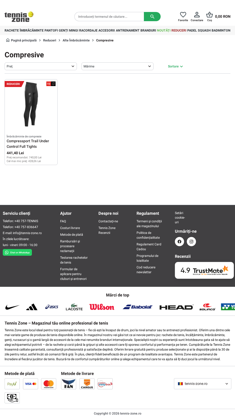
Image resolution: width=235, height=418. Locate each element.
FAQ (63, 221)
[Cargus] (87, 383)
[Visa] (30, 383)
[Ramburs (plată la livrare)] (12, 397)
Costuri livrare (70, 228)
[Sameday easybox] (105, 383)
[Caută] (152, 16)
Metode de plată (71, 234)
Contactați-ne (108, 221)
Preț (10, 66)
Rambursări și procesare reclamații (70, 246)
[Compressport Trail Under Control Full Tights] (31, 104)
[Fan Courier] (68, 383)
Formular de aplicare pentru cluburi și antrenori (73, 274)
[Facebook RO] (179, 241)
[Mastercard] (48, 383)
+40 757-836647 (26, 227)
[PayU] (12, 383)
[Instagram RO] (191, 241)
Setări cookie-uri (179, 217)
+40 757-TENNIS (26, 221)
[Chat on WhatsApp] (17, 251)
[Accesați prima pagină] (19, 16)
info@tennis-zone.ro (27, 233)
